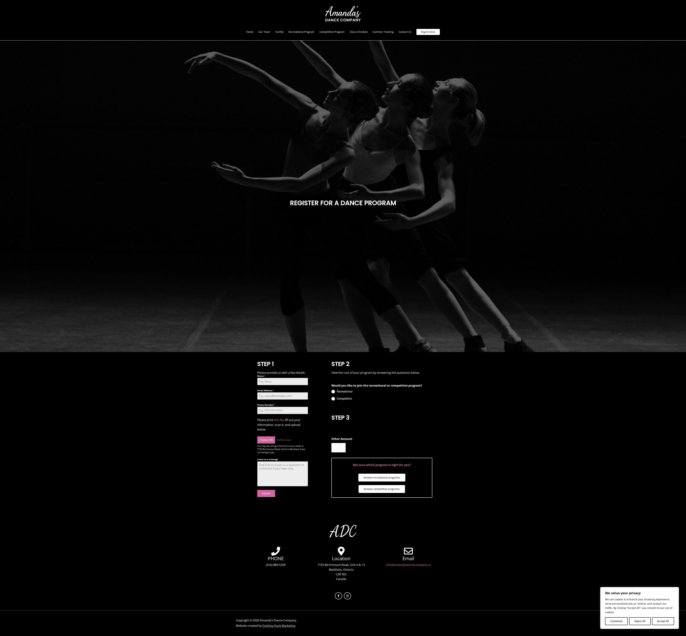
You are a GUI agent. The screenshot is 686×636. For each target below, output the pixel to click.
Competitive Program (332, 32)
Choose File (266, 440)
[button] (428, 32)
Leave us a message (267, 459)
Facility (279, 32)
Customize (616, 621)
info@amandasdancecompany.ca (408, 565)
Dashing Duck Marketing (278, 626)
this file (279, 420)
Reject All (639, 621)
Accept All (663, 621)
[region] (639, 608)
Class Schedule (359, 32)
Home (249, 32)
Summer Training (383, 32)
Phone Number (266, 404)
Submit (266, 493)
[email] (408, 551)
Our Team (264, 32)
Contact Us (405, 32)
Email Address (265, 390)
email (408, 558)
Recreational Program (301, 32)
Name (261, 375)
